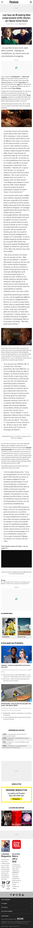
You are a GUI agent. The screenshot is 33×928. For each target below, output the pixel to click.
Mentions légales (4, 926)
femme (20, 583)
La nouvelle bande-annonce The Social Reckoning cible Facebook (14, 735)
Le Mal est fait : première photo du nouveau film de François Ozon (15, 738)
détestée (3, 583)
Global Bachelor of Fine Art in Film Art (22, 921)
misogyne (15, 583)
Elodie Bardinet (22, 24)
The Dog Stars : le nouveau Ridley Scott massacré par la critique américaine (14, 746)
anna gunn (17, 582)
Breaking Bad (6, 582)
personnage (23, 582)
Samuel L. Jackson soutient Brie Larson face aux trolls (15, 666)
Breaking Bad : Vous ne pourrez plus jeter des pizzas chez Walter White (16, 704)
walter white (26, 583)
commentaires (9, 583)
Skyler (12, 582)
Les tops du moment (7, 911)
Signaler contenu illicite (14, 926)
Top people (4, 907)
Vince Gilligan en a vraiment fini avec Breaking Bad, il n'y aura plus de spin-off (16, 572)
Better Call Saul (22, 636)
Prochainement (5, 899)
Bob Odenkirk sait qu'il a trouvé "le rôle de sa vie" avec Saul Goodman (16, 437)
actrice (28, 582)
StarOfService (4, 923)
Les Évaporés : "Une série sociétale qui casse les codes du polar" (15, 742)
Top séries (4, 903)
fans (2, 582)
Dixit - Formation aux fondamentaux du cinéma (18, 923)
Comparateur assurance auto (7, 921)
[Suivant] (30, 626)
